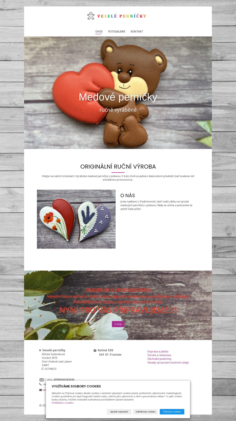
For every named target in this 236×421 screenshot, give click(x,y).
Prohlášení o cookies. (63, 402)
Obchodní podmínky (159, 359)
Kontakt (137, 31)
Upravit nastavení (119, 411)
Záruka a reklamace (159, 355)
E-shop (118, 324)
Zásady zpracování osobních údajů (168, 362)
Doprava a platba (157, 351)
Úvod (99, 31)
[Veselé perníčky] (118, 16)
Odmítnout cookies (146, 411)
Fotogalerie (116, 31)
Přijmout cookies (172, 411)
